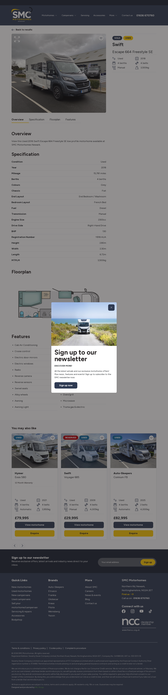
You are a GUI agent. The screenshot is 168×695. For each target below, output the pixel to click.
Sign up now (66, 385)
